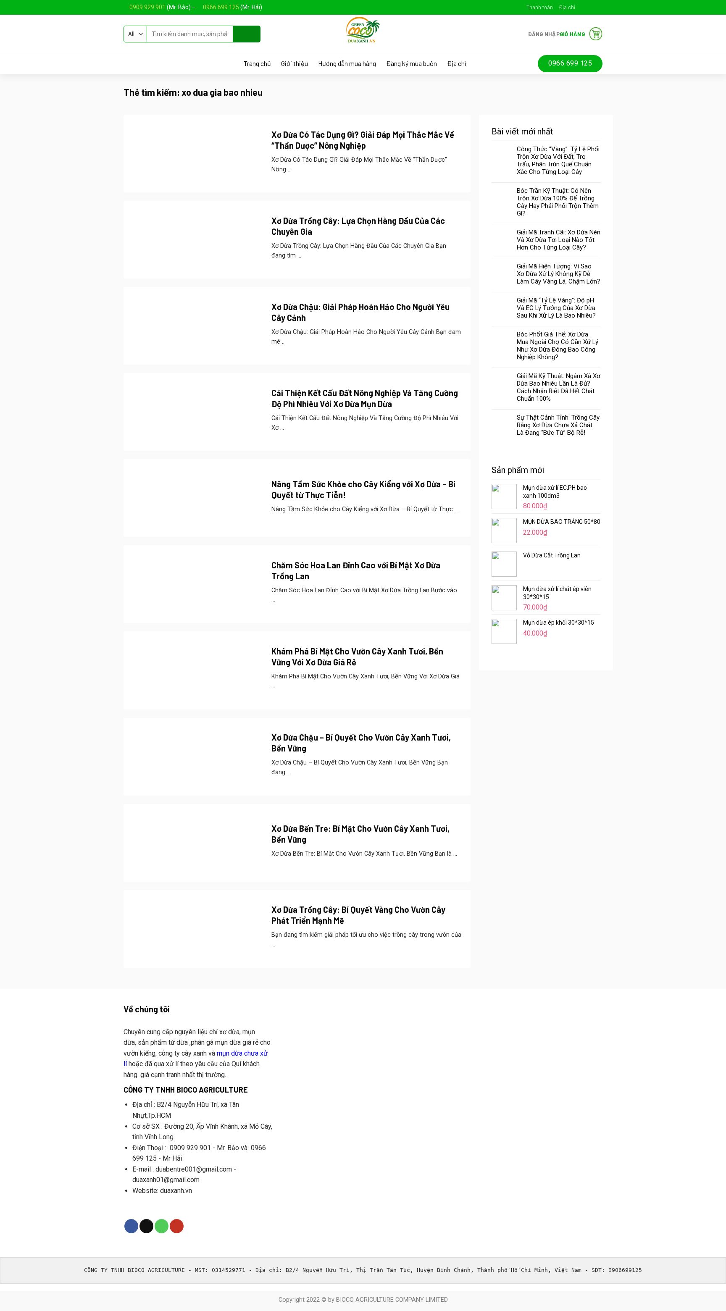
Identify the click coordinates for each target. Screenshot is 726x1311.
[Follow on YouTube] (598, 7)
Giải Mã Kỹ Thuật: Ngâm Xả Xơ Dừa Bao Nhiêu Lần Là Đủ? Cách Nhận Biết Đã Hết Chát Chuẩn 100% (558, 387)
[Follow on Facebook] (582, 7)
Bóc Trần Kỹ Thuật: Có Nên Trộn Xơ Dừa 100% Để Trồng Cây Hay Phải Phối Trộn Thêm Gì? (558, 202)
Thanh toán (539, 7)
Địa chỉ (567, 7)
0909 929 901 (147, 7)
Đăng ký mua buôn (411, 63)
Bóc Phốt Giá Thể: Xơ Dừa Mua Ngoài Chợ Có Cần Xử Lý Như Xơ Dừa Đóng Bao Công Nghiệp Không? (557, 346)
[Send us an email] (590, 7)
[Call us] (161, 1226)
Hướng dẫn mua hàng (347, 63)
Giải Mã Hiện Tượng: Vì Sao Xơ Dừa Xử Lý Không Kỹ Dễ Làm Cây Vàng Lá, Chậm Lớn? (558, 274)
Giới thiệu (294, 63)
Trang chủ (257, 63)
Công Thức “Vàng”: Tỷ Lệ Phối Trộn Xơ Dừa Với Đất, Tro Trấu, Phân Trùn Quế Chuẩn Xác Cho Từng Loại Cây (558, 160)
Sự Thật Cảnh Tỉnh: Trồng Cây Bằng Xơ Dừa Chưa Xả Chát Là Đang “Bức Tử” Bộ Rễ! (558, 425)
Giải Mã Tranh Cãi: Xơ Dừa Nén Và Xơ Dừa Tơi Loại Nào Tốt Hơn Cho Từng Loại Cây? (558, 240)
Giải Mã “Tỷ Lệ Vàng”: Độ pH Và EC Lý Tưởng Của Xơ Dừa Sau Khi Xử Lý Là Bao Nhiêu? (556, 308)
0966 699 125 (221, 7)
